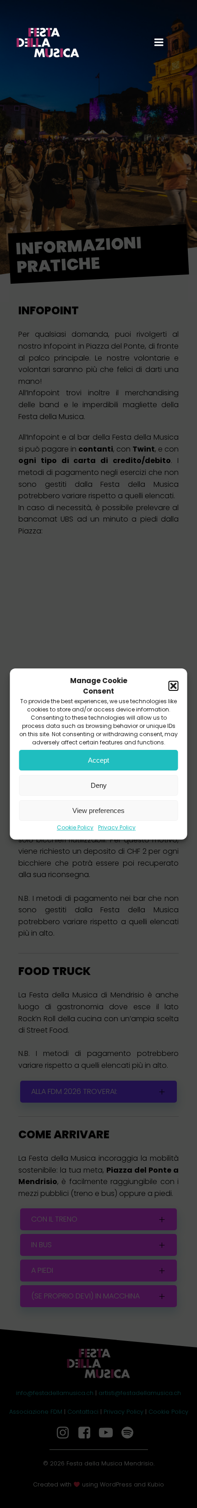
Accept (98, 760)
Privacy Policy (117, 827)
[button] (173, 685)
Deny (99, 785)
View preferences (98, 810)
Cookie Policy (75, 827)
